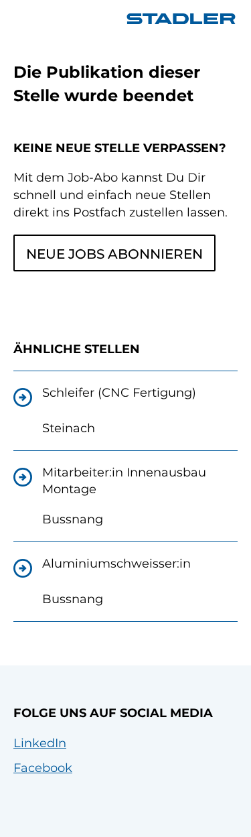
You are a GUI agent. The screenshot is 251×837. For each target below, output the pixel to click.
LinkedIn (39, 743)
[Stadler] (181, 18)
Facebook (42, 768)
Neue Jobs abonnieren (114, 254)
